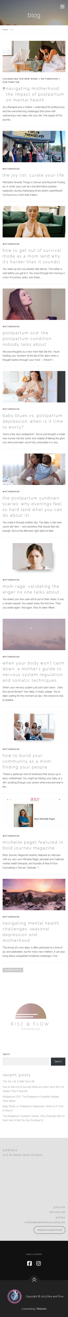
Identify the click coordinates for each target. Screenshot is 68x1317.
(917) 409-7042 (57, 1212)
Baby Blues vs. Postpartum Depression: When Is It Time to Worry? (33, 421)
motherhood (49, 79)
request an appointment (49, 1230)
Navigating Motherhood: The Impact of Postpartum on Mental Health (35, 94)
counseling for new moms (20, 79)
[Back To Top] (34, 1280)
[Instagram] (38, 1263)
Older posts (12, 970)
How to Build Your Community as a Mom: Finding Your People (27, 761)
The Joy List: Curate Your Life (33, 175)
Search (6, 1054)
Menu (62, 6)
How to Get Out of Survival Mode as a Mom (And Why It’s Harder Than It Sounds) (32, 256)
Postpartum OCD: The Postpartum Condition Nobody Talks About (27, 339)
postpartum (11, 82)
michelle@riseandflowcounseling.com (45, 1222)
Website (42, 1308)
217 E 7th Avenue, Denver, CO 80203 (22, 1155)
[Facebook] (29, 1263)
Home (5, 30)
